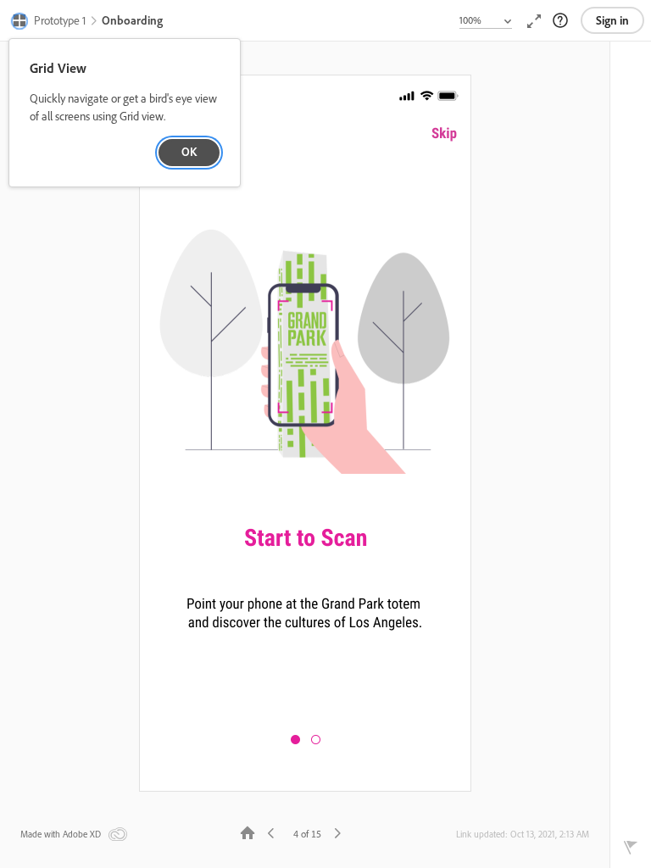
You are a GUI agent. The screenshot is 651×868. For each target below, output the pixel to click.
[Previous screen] (271, 832)
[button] (49, 22)
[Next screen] (337, 832)
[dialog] (124, 113)
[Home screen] (247, 832)
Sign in (612, 20)
